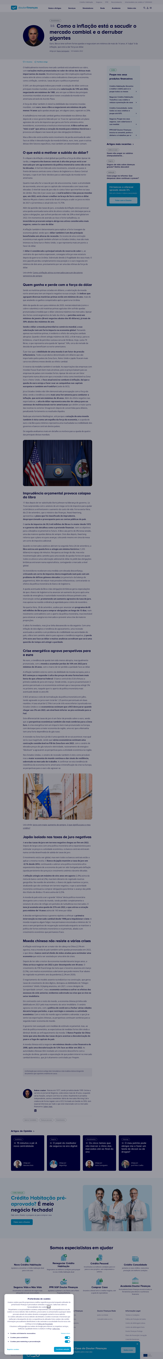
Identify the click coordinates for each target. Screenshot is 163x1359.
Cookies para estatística (19, 1337)
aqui (48, 1307)
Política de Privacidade (45, 1324)
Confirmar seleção (62, 1349)
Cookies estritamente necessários (22, 1333)
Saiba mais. (56, 1329)
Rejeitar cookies (13, 1349)
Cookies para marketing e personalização (25, 1341)
